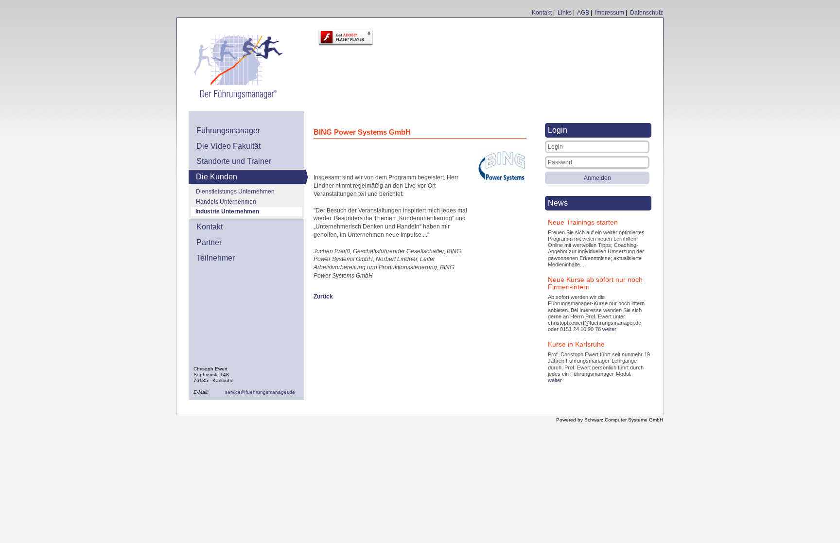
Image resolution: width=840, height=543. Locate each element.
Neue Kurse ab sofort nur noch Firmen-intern (595, 283)
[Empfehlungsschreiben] (502, 181)
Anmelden (597, 178)
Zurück (323, 296)
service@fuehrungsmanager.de (260, 392)
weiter (609, 329)
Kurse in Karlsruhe (576, 344)
